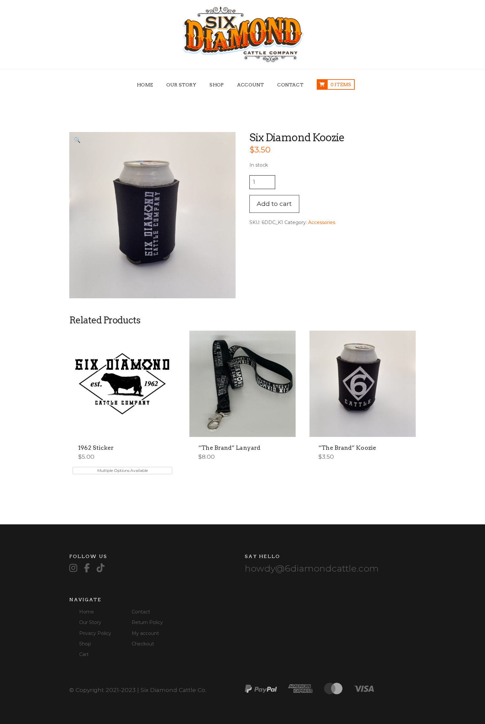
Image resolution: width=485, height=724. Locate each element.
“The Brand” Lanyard (229, 447)
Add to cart (274, 204)
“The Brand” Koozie (347, 447)
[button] (77, 140)
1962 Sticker (95, 447)
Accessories (321, 222)
